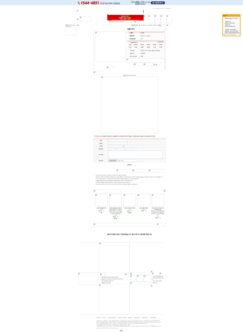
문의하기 (129, 165)
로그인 (153, 8)
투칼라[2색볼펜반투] (101, 208)
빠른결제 (130, 317)
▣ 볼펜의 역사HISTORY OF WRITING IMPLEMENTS (112, 279)
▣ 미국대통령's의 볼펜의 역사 (108, 280)
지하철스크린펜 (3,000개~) (130, 208)
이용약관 (119, 317)
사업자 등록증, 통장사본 (158, 276)
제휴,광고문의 (137, 317)
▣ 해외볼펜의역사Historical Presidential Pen (110, 277)
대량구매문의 (144, 317)
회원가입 (158, 8)
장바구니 (163, 8)
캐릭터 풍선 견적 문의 (157, 280)
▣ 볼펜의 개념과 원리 (106, 282)
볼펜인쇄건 (155, 282)
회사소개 (104, 317)
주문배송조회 (168, 8)
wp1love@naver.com (143, 323)
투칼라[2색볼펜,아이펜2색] (115, 208)
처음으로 (98, 317)
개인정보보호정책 (112, 317)
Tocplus (225, 15)
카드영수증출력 (152, 317)
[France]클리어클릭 (144, 208)
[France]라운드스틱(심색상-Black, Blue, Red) (158, 208)
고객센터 (124, 317)
